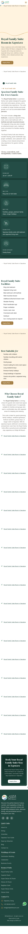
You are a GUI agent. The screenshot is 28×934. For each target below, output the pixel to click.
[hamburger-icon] (25, 2)
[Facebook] (3, 818)
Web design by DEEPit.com (14, 920)
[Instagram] (7, 818)
